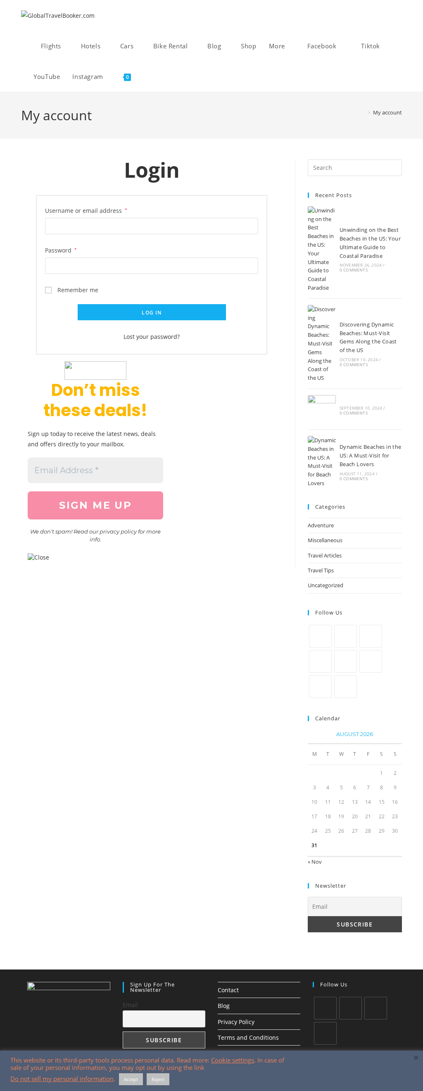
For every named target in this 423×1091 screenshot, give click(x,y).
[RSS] (345, 686)
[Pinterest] (345, 661)
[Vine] (370, 661)
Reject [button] (158, 1079)
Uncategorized (325, 585)
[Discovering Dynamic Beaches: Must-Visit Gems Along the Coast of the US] (322, 343)
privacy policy (118, 531)
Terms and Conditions (248, 1037)
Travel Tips (321, 570)
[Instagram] (370, 636)
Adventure (321, 525)
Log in (152, 312)
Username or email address (86, 210)
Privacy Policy (236, 1022)
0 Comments (354, 270)
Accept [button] (131, 1079)
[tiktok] (325, 1033)
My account (387, 112)
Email (130, 1005)
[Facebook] (345, 636)
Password (61, 250)
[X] (320, 636)
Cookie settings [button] (232, 1060)
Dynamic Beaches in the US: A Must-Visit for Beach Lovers (371, 455)
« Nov (315, 861)
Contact (228, 990)
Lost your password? (152, 337)
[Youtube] (320, 686)
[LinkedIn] (320, 661)
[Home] (363, 112)
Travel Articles (325, 555)
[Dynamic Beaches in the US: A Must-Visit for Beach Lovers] (322, 462)
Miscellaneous (325, 540)
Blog (224, 1006)
